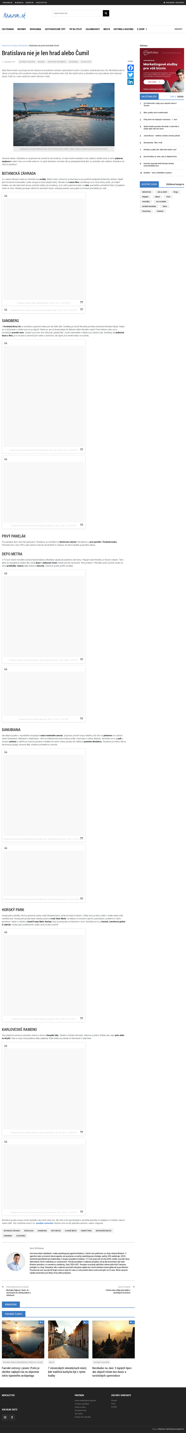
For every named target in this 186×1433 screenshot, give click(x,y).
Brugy (176, 192)
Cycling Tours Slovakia (83, 1417)
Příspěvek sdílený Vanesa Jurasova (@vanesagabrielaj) (33, 310)
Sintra (165, 206)
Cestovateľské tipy (55, 29)
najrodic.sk (19, 3)
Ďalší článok (118, 1290)
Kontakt (178, 29)
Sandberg (8, 1235)
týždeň (180, 96)
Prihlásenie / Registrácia (174, 3)
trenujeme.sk (7, 3)
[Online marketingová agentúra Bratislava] (162, 70)
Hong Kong (146, 211)
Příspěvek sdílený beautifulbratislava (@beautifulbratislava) (33, 660)
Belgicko (145, 196)
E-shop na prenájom (82, 1404)
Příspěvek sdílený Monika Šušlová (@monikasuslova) (32, 1133)
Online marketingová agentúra (85, 1400)
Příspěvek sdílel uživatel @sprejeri (33, 719)
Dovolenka (35, 29)
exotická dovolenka (149, 206)
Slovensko (73, 62)
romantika (146, 201)
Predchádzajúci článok (18, 1291)
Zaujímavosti (93, 29)
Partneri (114, 1400)
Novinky (21, 29)
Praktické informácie (57, 62)
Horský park (86, 1230)
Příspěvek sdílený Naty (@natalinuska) (33, 303)
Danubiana (42, 1230)
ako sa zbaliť (162, 192)
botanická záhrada (12, 1230)
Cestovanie (8, 29)
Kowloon (160, 211)
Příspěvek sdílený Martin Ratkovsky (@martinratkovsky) (33, 1212)
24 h (172, 96)
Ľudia (113, 1404)
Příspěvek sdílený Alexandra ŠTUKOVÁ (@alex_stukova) (32, 450)
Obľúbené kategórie (175, 184)
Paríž (168, 196)
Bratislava (28, 1230)
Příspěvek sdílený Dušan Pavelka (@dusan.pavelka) (33, 1019)
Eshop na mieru (80, 1407)
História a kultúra (123, 29)
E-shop (140, 29)
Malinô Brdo (146, 192)
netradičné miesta (103, 1230)
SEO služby (79, 1414)
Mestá (107, 29)
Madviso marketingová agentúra (171, 1429)
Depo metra (56, 1230)
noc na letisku (161, 201)
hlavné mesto (71, 1230)
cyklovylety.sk (41, 3)
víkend (157, 196)
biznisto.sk (30, 3)
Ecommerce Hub (80, 1410)
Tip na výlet (75, 29)
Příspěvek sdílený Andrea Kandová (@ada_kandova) (32, 526)
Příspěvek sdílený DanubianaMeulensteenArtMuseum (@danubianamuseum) (35, 839)
